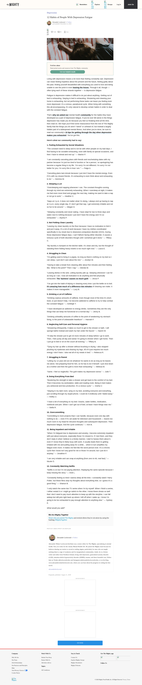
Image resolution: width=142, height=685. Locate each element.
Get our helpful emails (67, 72)
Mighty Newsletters (76, 663)
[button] (69, 22)
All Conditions (45, 670)
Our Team (14, 660)
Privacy (124, 679)
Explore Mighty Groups (77, 660)
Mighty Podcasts (75, 665)
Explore (97, 4)
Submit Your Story (46, 657)
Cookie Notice (16, 673)
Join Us (131, 4)
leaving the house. (81, 88)
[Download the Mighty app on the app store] (108, 658)
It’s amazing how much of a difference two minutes (69, 286)
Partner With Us (45, 660)
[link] (13, 4)
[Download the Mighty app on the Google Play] (125, 658)
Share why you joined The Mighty (61, 518)
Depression (52, 13)
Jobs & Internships (17, 663)
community (85, 115)
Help (13, 668)
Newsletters (83, 4)
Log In (119, 4)
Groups (110, 4)
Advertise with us (46, 663)
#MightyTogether (61, 520)
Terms (128, 679)
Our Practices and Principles (19, 665)
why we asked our (60, 115)
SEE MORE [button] (80, 643)
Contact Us (74, 657)
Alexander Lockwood (58, 22)
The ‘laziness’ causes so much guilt (72, 279)
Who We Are (15, 657)
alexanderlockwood (55, 569)
